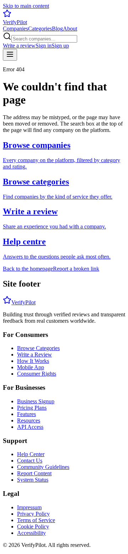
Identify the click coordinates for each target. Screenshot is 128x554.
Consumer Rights (36, 374)
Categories (40, 29)
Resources (28, 420)
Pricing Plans (32, 408)
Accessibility (31, 533)
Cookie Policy (33, 526)
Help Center (30, 454)
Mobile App (30, 367)
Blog (57, 29)
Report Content (34, 473)
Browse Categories (38, 348)
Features (26, 414)
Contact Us (29, 461)
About (70, 29)
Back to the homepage (28, 269)
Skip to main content (26, 6)
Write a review (19, 46)
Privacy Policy (33, 514)
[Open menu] (10, 55)
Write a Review (34, 354)
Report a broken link (76, 269)
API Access (30, 427)
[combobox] (44, 39)
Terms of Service (36, 520)
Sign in (44, 46)
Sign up (60, 46)
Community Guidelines (43, 467)
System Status (32, 480)
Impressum (29, 507)
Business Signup (35, 401)
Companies (15, 29)
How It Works (33, 361)
